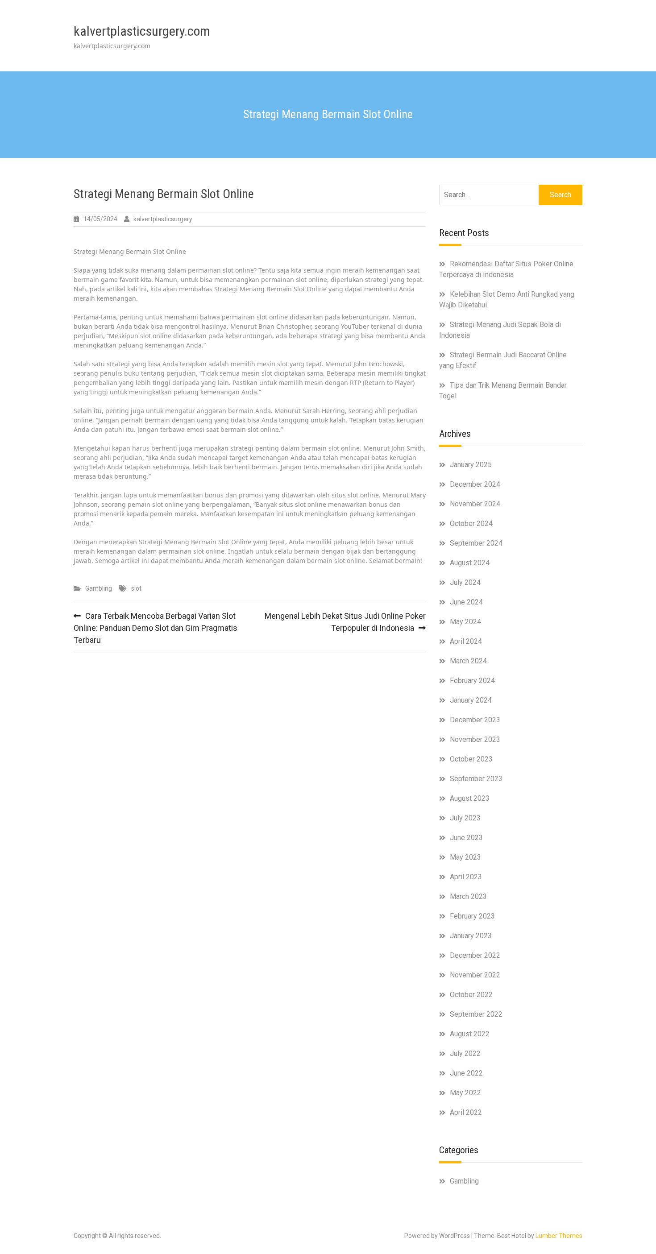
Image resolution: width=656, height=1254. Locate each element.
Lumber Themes (559, 1235)
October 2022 (471, 994)
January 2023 (471, 935)
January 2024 (471, 700)
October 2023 (471, 759)
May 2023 (465, 857)
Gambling (98, 588)
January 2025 (471, 464)
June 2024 (466, 602)
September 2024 (476, 543)
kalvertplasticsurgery (162, 219)
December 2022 (475, 955)
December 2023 (475, 720)
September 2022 (476, 1014)
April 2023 (466, 877)
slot (136, 588)
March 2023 (468, 896)
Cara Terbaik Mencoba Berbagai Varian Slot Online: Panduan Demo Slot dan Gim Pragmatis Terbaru (155, 628)
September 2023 (476, 778)
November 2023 (475, 739)
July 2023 (465, 818)
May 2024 (465, 621)
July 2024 (465, 582)
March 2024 (468, 661)
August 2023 (470, 798)
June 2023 (466, 837)
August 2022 (470, 1034)
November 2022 (475, 975)
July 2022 (465, 1053)
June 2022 (466, 1073)
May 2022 (465, 1092)
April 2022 (466, 1112)
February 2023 (472, 916)
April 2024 (466, 641)
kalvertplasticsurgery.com (142, 31)
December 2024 (475, 484)
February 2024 (472, 680)
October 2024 (471, 523)
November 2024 (475, 504)
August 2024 (470, 563)
